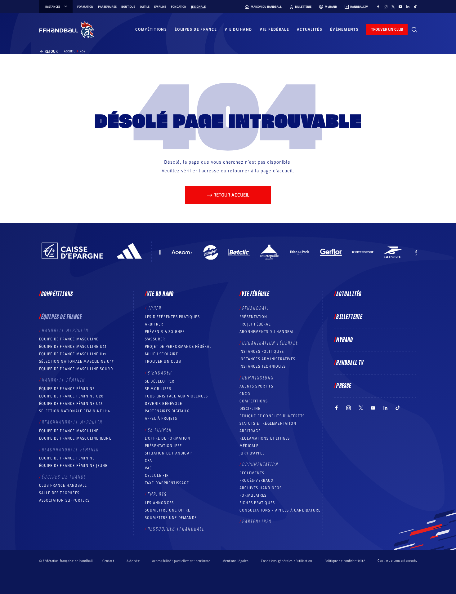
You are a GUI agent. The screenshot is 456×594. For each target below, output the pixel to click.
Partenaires (107, 7)
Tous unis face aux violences (176, 396)
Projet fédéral (255, 324)
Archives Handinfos (260, 488)
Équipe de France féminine (67, 389)
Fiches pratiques (257, 503)
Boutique (128, 7)
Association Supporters (64, 500)
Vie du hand (238, 29)
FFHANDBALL (256, 308)
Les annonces (159, 503)
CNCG (244, 394)
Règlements (251, 473)
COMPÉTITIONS (253, 401)
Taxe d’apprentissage (167, 483)
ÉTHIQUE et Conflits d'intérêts (272, 416)
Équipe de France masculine (69, 339)
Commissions (258, 377)
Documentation (260, 464)
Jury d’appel (252, 453)
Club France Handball (63, 485)
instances (52, 7)
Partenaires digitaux (167, 411)
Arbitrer (154, 324)
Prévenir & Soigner (165, 332)
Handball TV (350, 363)
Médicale (249, 446)
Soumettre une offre (167, 510)
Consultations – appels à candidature (279, 510)
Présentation (253, 317)
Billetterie (349, 317)
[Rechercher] (414, 30)
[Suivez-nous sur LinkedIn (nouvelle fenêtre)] (408, 6)
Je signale (198, 7)
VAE (148, 468)
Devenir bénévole (163, 403)
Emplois (160, 7)
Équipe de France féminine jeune (73, 465)
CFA (148, 461)
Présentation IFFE (163, 446)
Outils (145, 7)
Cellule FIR (157, 475)
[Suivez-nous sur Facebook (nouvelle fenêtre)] (378, 6)
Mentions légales (235, 561)
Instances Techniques (262, 366)
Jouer (155, 308)
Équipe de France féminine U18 (71, 403)
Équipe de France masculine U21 (73, 346)
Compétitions (151, 29)
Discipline (249, 408)
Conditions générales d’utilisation (286, 561)
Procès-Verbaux (256, 480)
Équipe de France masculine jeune (75, 438)
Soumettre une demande (171, 518)
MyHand (344, 340)
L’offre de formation (167, 438)
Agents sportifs (256, 386)
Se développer (160, 381)
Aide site (133, 561)
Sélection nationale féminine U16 (74, 411)
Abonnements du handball (268, 332)
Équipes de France (196, 29)
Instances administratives (267, 359)
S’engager (160, 372)
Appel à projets (161, 418)
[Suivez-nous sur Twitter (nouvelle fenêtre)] (393, 6)
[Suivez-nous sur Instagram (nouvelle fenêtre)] (385, 6)
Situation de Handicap (168, 453)
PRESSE (343, 386)
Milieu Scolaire (161, 354)
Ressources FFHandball (176, 529)
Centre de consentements (397, 561)
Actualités (309, 29)
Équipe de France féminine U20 (71, 396)
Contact (108, 561)
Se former (160, 430)
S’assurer (155, 339)
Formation (85, 7)
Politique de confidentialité (344, 561)
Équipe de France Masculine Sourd (76, 369)
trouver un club (387, 29)
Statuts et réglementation (267, 423)
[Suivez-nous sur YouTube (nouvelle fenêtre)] (400, 6)
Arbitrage (250, 431)
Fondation (178, 7)
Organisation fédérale (270, 343)
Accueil (69, 51)
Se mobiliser (158, 389)
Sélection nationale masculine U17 (76, 361)
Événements (344, 29)
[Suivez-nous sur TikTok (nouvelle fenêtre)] (415, 6)
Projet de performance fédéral (178, 346)
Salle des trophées (59, 493)
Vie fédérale (274, 29)
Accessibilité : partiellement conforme (181, 561)
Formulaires (252, 495)
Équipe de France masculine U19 (73, 354)
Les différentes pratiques (172, 317)
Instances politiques (261, 351)
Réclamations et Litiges (264, 438)
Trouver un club (163, 361)
